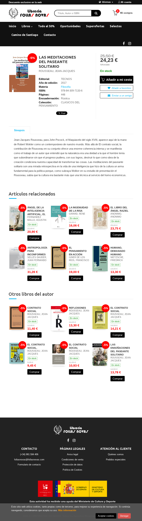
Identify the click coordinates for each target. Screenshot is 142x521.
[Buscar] (96, 13)
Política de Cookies (72, 469)
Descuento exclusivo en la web (25, 2)
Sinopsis (19, 130)
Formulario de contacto (29, 464)
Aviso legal (72, 454)
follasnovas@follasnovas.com (29, 459)
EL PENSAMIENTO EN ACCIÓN (78, 251)
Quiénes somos (116, 454)
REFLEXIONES (77, 307)
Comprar (34, 238)
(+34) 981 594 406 (29, 454)
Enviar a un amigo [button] (121, 95)
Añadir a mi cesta (118, 79)
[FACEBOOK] (123, 43)
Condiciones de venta (72, 459)
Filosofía (65, 86)
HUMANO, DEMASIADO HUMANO (117, 251)
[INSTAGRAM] (129, 43)
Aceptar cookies (106, 516)
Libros (26, 26)
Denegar (124, 516)
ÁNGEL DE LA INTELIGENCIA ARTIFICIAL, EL (36, 211)
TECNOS (66, 78)
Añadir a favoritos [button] (121, 88)
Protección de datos (73, 464)
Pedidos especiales (116, 459)
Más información (67, 510)
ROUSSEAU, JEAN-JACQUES (57, 71)
